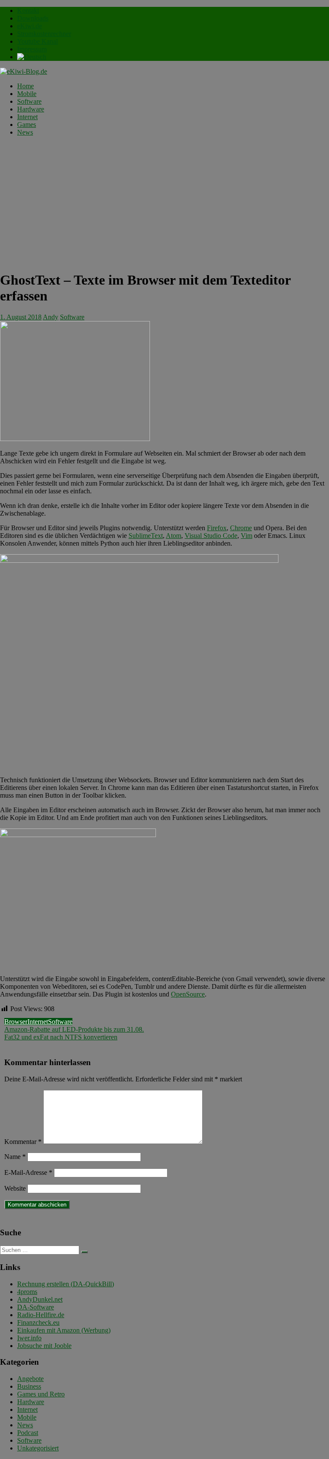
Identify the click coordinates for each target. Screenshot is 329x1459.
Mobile (26, 93)
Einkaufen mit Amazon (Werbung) (64, 1330)
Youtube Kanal (37, 41)
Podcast (27, 1432)
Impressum (32, 49)
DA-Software (35, 1307)
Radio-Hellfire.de (40, 1314)
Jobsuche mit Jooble (44, 1345)
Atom (173, 535)
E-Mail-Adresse (28, 1172)
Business (29, 1386)
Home (25, 86)
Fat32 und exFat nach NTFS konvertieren (60, 1037)
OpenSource (188, 994)
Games (26, 124)
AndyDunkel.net (40, 1299)
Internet (27, 116)
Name (15, 1156)
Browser (15, 1021)
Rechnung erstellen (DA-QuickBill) (65, 1284)
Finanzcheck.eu (38, 1322)
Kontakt (28, 10)
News (25, 132)
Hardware (30, 109)
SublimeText (146, 535)
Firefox (217, 527)
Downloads (32, 18)
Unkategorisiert (38, 1448)
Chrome (241, 527)
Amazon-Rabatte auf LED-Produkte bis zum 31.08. (74, 1029)
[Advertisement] (164, 203)
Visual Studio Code (211, 535)
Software (29, 101)
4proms (27, 1291)
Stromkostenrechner (44, 33)
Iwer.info (29, 1338)
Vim (246, 535)
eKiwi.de (29, 26)
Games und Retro (41, 1394)
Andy (50, 317)
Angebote (30, 1378)
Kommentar (23, 1141)
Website (15, 1188)
